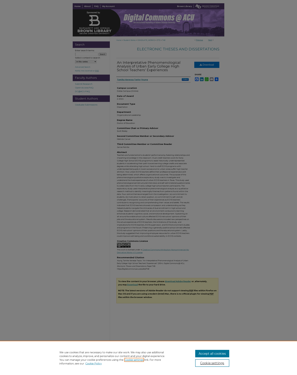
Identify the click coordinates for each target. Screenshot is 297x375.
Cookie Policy (93, 363)
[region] (148, 358)
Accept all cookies (212, 353)
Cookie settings (134, 359)
